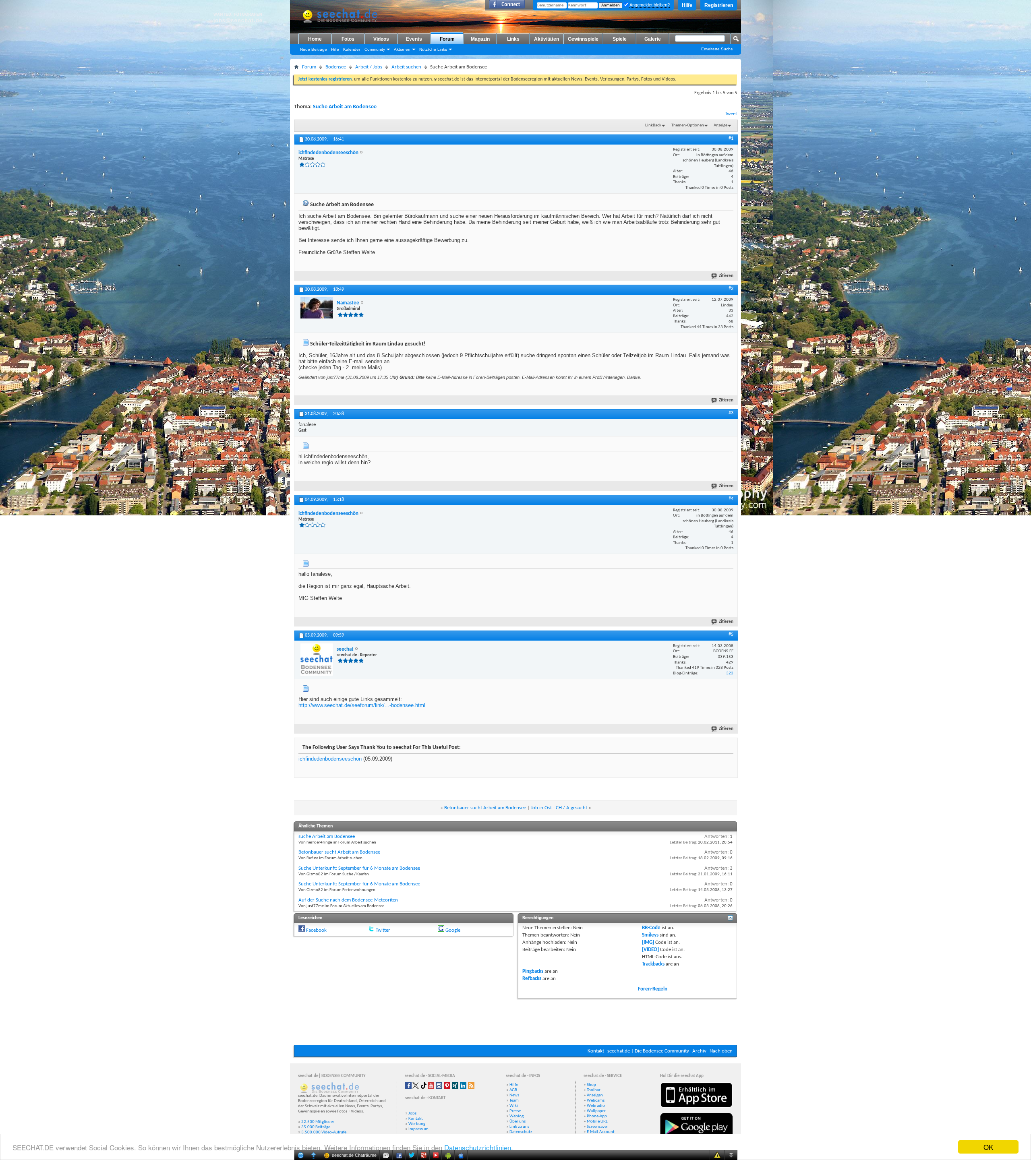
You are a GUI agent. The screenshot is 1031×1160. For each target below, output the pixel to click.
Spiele (620, 39)
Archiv (699, 1051)
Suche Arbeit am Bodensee (345, 107)
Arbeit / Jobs (368, 67)
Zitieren (726, 276)
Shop (591, 1085)
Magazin (480, 39)
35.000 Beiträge (315, 1127)
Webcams (596, 1100)
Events (414, 39)
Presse (515, 1111)
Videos (381, 39)
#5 (731, 634)
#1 (731, 138)
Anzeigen (595, 1095)
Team (514, 1100)
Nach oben (721, 1051)
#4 (731, 498)
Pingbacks (532, 971)
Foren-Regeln (652, 989)
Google (452, 930)
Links (513, 39)
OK (988, 1147)
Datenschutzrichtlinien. (478, 1147)
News (514, 1095)
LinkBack (653, 125)
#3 (731, 413)
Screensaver (597, 1127)
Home (315, 39)
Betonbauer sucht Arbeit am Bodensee (485, 808)
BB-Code (651, 927)
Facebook (316, 930)
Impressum (418, 1129)
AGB (513, 1090)
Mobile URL (597, 1121)
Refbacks (531, 978)
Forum (447, 39)
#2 (731, 288)
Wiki (513, 1106)
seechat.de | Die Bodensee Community (648, 1051)
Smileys (650, 935)
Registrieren (718, 5)
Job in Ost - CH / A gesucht (559, 808)
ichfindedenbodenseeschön (330, 759)
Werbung (416, 1124)
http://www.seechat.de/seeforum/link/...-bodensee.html (361, 705)
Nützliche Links (433, 49)
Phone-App (597, 1116)
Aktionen (402, 49)
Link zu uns (519, 1127)
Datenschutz (520, 1132)
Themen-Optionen (687, 125)
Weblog (516, 1116)
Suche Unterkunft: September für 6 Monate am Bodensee (359, 868)
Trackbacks (653, 964)
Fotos (348, 39)
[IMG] (648, 942)
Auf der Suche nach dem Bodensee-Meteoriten (348, 900)
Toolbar (593, 1090)
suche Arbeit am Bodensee (326, 836)
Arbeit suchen (406, 67)
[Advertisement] (515, 1021)
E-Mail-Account (601, 1132)
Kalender (351, 49)
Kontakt (596, 1051)
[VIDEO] (650, 949)
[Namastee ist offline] (316, 307)
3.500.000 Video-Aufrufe (323, 1132)
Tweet (731, 113)
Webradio (596, 1106)
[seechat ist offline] (316, 659)
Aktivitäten (546, 39)
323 (729, 673)
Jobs (412, 1113)
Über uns (517, 1121)
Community (374, 49)
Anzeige (720, 125)
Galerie (652, 39)
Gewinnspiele (583, 39)
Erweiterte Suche (717, 49)
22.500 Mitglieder (317, 1122)
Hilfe (687, 5)
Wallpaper (596, 1111)
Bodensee (335, 67)
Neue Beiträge (313, 49)
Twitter (383, 930)
